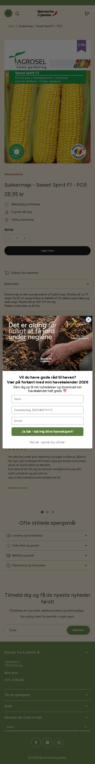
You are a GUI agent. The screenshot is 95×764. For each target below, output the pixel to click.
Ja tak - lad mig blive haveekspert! (47, 431)
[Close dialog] (88, 319)
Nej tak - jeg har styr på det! (48, 442)
